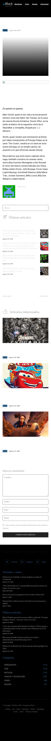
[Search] (45, 208)
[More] (41, 72)
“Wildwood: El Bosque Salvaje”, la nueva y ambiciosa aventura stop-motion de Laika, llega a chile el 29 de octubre (25, 443)
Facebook (14, 562)
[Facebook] (7, 562)
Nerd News (22, 187)
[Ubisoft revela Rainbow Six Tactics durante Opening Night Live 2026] (44, 271)
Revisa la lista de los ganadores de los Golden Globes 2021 (23, 595)
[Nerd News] (9, 191)
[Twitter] (37, 562)
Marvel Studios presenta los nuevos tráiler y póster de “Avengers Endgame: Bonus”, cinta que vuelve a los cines (19, 233)
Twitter (44, 562)
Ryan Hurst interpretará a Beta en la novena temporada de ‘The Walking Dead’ (13, 301)
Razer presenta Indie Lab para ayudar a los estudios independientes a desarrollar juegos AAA (19, 258)
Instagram (29, 562)
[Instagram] (22, 562)
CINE (5, 30)
